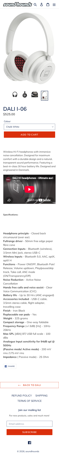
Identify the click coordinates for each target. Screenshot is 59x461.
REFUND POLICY (22, 395)
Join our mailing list (29, 410)
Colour (7, 121)
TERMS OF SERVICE (29, 400)
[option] (15, 94)
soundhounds (32, 451)
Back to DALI (31, 385)
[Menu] (54, 4)
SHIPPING (41, 395)
